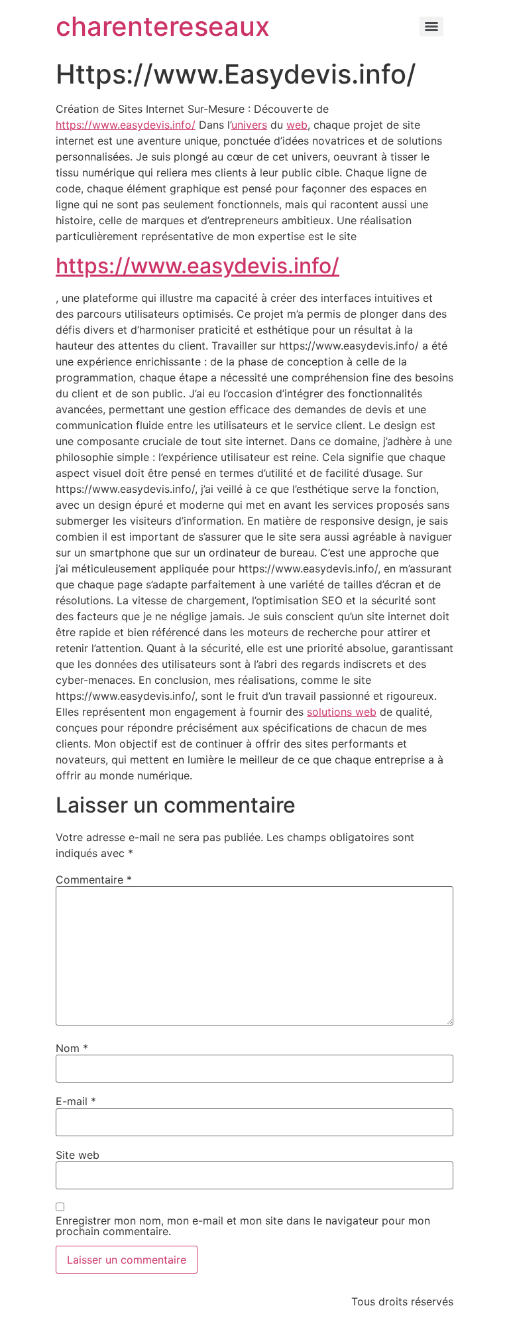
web (297, 124)
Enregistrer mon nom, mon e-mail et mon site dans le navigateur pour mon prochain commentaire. (243, 1225)
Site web (77, 1155)
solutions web (341, 711)
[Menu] (431, 26)
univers (249, 124)
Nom (72, 1048)
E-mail (76, 1101)
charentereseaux (163, 26)
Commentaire (94, 879)
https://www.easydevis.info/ (126, 124)
